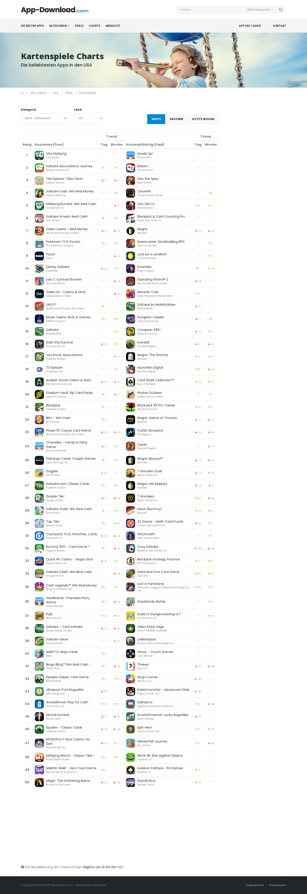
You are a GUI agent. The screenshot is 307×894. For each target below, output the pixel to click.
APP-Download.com (58, 885)
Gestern (176, 119)
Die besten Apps (32, 26)
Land (78, 109)
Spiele (79, 26)
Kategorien (58, 26)
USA (55, 93)
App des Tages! (250, 26)
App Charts (38, 93)
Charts (94, 26)
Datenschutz (255, 885)
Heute (156, 119)
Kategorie (28, 109)
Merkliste (113, 26)
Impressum (277, 885)
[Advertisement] (120, 826)
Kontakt (279, 26)
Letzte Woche (203, 119)
